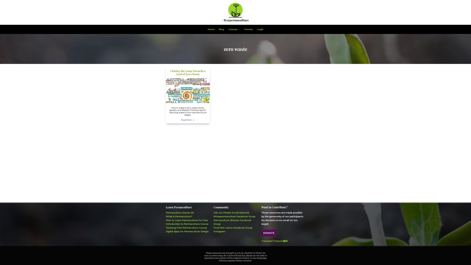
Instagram (219, 231)
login (260, 29)
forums (248, 29)
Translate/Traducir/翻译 (274, 241)
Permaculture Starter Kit (180, 212)
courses (232, 29)
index (302, 250)
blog (221, 29)
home (211, 29)
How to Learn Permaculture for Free (187, 220)
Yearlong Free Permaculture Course (186, 227)
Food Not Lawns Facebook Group (233, 227)
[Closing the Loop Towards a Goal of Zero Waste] (188, 90)
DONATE (268, 233)
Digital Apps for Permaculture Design (187, 231)
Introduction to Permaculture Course (187, 224)
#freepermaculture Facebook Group (234, 216)
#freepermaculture (235, 20)
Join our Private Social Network (231, 212)
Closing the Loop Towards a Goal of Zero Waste (187, 72)
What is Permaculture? (179, 216)
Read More (186, 120)
